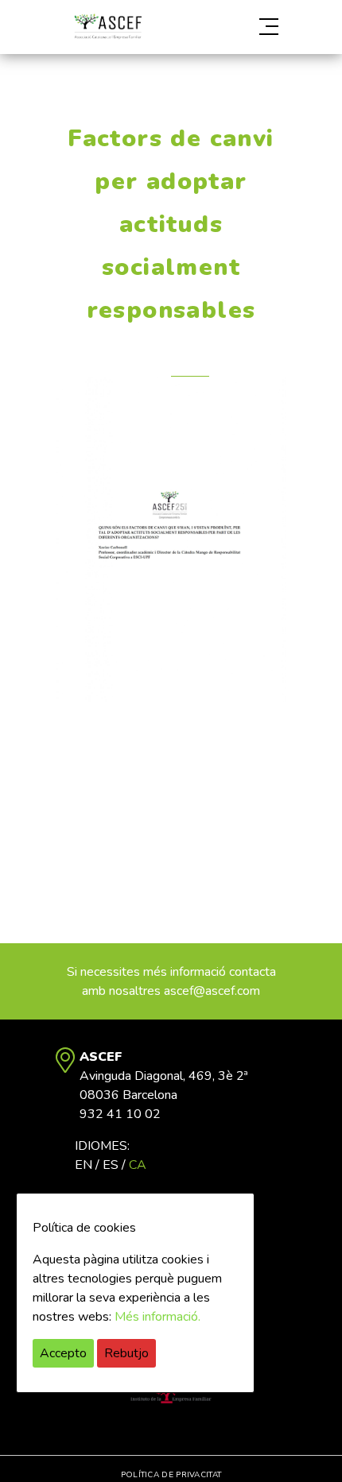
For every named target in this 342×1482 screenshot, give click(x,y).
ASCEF (107, 26)
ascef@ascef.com (212, 991)
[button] (251, 27)
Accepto (63, 1353)
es (111, 1165)
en (83, 1165)
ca (137, 1165)
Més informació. (157, 1316)
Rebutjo (126, 1353)
